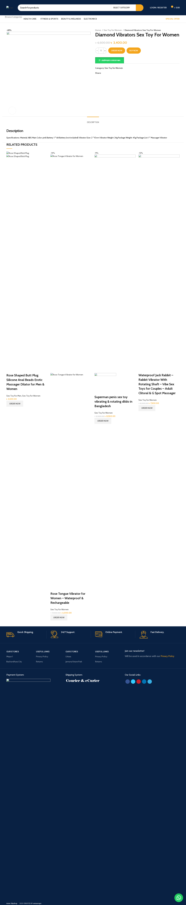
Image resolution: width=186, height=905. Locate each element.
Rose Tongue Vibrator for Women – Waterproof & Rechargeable (67, 598)
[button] (109, 60)
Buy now (133, 50)
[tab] (93, 120)
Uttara (68, 656)
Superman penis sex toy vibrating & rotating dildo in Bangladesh (113, 401)
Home (98, 30)
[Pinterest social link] (110, 73)
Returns (39, 661)
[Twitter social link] (107, 73)
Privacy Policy (42, 656)
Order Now (116, 50)
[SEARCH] (139, 7)
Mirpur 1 (9, 656)
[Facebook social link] (103, 73)
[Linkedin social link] (113, 73)
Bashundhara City (14, 661)
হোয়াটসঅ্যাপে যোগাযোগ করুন (110, 60)
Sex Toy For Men (13, 395)
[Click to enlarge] (12, 110)
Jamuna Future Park (74, 661)
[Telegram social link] (117, 73)
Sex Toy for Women (113, 30)
